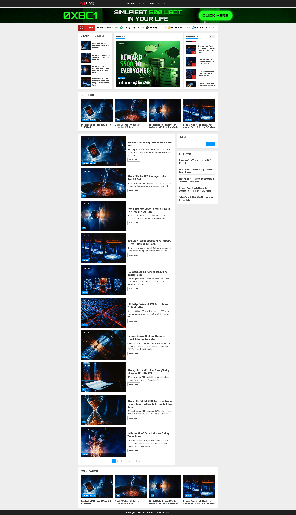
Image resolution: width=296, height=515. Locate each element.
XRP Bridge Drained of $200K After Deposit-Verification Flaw (191, 58)
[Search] (178, 3)
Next (138, 461)
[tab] (88, 36)
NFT (159, 3)
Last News (131, 3)
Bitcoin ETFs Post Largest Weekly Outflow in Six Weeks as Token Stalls (86, 70)
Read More (133, 159)
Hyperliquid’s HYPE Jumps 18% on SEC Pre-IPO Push (191, 82)
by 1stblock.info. (163, 512)
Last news (121, 78)
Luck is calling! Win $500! (148, 64)
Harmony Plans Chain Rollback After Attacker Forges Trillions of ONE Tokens (86, 82)
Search (182, 137)
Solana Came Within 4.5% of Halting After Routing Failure (191, 46)
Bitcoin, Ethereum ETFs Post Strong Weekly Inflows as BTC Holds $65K (103, 377)
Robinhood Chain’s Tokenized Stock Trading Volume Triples (103, 442)
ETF (165, 3)
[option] (148, 64)
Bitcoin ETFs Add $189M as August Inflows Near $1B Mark (86, 58)
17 (133, 461)
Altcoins (151, 3)
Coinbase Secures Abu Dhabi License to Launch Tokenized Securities (191, 70)
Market (141, 3)
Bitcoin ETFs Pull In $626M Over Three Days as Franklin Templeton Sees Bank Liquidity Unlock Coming (103, 410)
